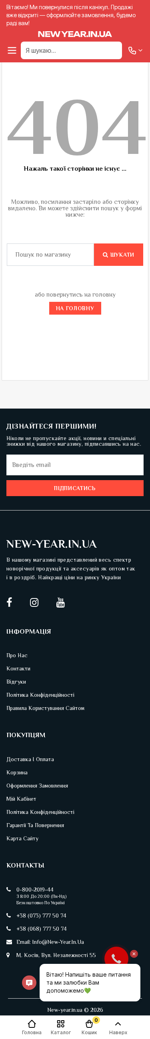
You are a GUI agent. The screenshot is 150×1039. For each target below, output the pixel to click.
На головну (75, 308)
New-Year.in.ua (51, 544)
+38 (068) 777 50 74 (41, 928)
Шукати (121, 254)
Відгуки (16, 681)
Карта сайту (22, 838)
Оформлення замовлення (37, 785)
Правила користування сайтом (45, 708)
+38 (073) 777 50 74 (41, 915)
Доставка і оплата (30, 759)
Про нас (17, 655)
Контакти (18, 668)
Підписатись (75, 488)
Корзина (17, 772)
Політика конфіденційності (40, 695)
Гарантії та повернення (35, 825)
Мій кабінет (21, 799)
